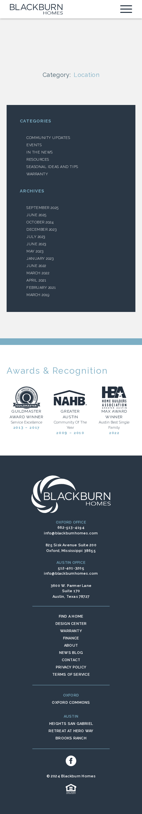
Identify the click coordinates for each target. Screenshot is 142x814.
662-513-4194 (71, 528)
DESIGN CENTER (71, 624)
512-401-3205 (71, 568)
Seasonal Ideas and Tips (52, 167)
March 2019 (38, 295)
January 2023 (40, 258)
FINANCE (71, 638)
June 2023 (36, 244)
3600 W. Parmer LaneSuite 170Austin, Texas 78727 (71, 591)
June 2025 (36, 215)
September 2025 (42, 208)
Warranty (37, 174)
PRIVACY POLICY (71, 667)
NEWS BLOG (71, 653)
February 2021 (40, 288)
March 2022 (38, 273)
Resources (37, 159)
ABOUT (71, 645)
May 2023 (34, 251)
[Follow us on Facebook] (71, 761)
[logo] (36, 9)
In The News (39, 152)
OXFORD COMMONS (71, 702)
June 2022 (36, 266)
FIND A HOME (71, 616)
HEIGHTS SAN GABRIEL (71, 724)
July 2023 (35, 237)
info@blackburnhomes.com (71, 533)
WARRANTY (71, 631)
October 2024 (40, 222)
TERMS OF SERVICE (71, 674)
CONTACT (71, 660)
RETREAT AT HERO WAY (71, 731)
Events (34, 145)
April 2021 (36, 280)
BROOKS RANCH (71, 738)
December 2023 (41, 229)
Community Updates (48, 138)
